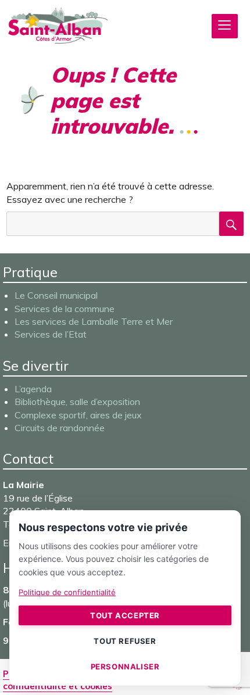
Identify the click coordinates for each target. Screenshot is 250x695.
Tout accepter (125, 615)
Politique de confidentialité (67, 592)
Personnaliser (125, 666)
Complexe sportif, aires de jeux (78, 415)
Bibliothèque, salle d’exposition (77, 401)
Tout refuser (125, 641)
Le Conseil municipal (56, 295)
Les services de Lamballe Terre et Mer (94, 321)
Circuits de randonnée (60, 428)
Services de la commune (65, 308)
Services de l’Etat (51, 334)
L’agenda (33, 389)
